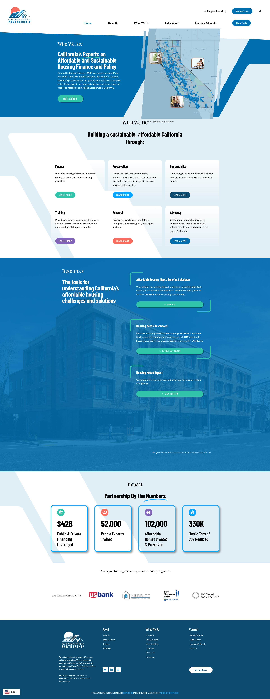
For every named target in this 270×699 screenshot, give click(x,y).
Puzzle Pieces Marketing (169, 693)
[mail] (118, 669)
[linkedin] (111, 669)
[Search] (260, 11)
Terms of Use (128, 693)
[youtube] (105, 669)
